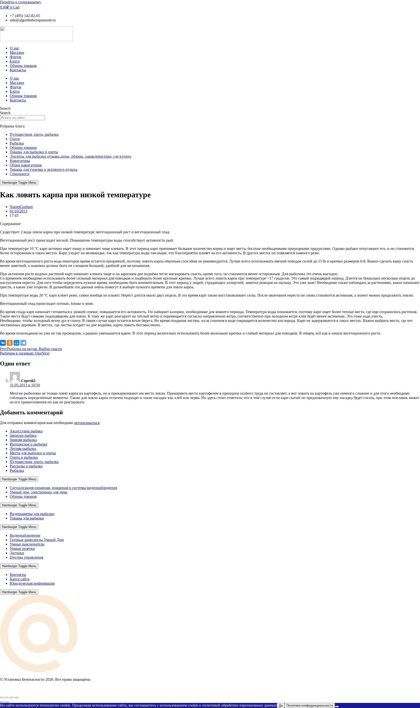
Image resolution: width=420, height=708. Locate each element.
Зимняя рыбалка (23, 440)
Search (5, 108)
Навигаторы (20, 161)
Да (281, 705)
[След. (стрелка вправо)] (7, 702)
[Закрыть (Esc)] (16, 697)
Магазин (17, 52)
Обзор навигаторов (26, 165)
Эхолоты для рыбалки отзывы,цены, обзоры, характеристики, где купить (70, 156)
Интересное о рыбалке (28, 444)
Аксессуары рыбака (26, 431)
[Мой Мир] (16, 343)
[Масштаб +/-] (2, 697)
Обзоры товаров (23, 66)
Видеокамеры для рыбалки (32, 514)
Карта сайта (19, 579)
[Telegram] (23, 343)
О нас (14, 48)
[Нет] (337, 706)
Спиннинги (19, 174)
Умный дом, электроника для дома (38, 492)
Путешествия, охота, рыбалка (34, 134)
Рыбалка (17, 143)
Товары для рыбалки (27, 518)
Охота (15, 139)
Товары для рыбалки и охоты (34, 152)
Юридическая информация (32, 583)
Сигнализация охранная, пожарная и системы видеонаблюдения (63, 488)
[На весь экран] (7, 697)
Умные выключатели (27, 544)
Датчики (17, 553)
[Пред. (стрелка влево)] (2, 702)
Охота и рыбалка (24, 457)
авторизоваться (86, 423)
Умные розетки (22, 548)
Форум (15, 57)
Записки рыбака (23, 435)
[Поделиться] (12, 697)
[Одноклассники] (10, 343)
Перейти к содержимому (20, 2)
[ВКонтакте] (3, 343)
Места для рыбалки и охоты (33, 453)
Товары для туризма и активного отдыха (43, 169)
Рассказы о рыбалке (26, 466)
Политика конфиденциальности (310, 705)
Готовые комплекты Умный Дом (37, 540)
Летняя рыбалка (23, 448)
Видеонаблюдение (25, 535)
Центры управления (26, 557)
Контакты (18, 70)
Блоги (15, 61)
